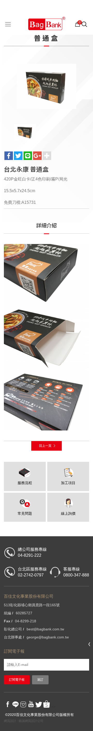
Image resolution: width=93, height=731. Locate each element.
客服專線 (76, 572)
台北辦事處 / (14, 637)
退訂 (40, 679)
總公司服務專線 (32, 552)
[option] (46, 86)
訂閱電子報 (17, 679)
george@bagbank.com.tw (48, 637)
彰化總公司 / (14, 629)
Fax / (8, 621)
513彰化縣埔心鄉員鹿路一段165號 (32, 605)
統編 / (8, 613)
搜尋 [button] (87, 26)
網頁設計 (10, 721)
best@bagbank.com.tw (45, 629)
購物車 (78, 23)
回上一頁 (45, 446)
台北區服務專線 (32, 572)
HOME (46, 23)
